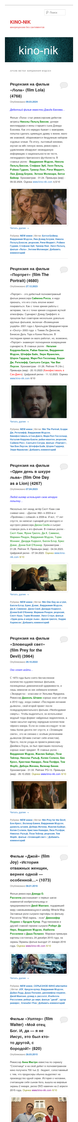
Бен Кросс (16, 823)
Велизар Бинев (31, 823)
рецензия (33, 242)
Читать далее (19, 228)
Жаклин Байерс (57, 826)
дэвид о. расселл (37, 996)
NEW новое (26, 235)
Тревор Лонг (42, 246)
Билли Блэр (17, 605)
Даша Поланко (33, 992)
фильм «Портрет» (56, 442)
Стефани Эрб (26, 246)
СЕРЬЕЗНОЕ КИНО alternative (50, 986)
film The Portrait (50, 429)
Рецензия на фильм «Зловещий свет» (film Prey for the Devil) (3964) (29, 647)
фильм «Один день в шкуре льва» (36, 617)
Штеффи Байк (37, 446)
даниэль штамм (19, 826)
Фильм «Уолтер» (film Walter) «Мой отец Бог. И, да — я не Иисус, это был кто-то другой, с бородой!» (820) (31, 1033)
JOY (21, 989)
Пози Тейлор (36, 833)
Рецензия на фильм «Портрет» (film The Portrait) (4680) (29, 274)
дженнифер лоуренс (54, 992)
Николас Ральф (19, 833)
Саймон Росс (17, 442)
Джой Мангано (18, 996)
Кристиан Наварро (37, 830)
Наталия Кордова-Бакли (23, 439)
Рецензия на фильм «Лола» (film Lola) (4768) (29, 90)
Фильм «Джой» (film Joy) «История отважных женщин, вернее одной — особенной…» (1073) (30, 868)
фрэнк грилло (49, 619)
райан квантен (47, 439)
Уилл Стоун (47, 615)
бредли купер (32, 989)
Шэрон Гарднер (55, 446)
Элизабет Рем (29, 1003)
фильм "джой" (50, 999)
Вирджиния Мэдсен (21, 239)
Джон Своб (34, 608)
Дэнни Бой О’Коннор (21, 612)
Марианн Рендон (43, 612)
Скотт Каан (16, 615)
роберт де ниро (32, 999)
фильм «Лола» (18, 249)
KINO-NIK (20, 22)
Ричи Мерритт (47, 242)
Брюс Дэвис (32, 605)
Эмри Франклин (19, 449)
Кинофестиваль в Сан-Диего (26, 436)
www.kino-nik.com (20, 378)
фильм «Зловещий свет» (32, 837)
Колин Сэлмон (18, 830)
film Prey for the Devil (53, 820)
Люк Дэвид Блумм (43, 239)
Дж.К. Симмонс (18, 608)
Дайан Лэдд (16, 992)
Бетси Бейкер (50, 235)
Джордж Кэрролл (51, 608)
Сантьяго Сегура (35, 442)
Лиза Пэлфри (56, 830)
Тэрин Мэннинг (31, 615)
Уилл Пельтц (57, 246)
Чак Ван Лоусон (19, 446)
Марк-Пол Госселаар (55, 436)
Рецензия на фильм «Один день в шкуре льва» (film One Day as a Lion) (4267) (30, 474)
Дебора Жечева (38, 826)
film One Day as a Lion (54, 602)
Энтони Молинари (38, 249)
